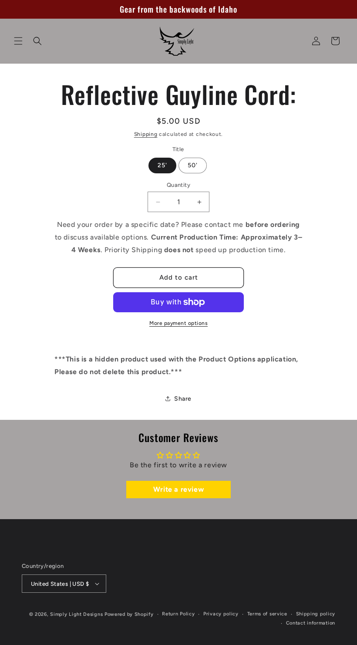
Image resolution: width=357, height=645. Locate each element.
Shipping (146, 134)
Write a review (178, 489)
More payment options (178, 323)
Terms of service (267, 614)
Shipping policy (316, 614)
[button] (18, 41)
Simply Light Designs (76, 614)
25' (162, 165)
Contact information (310, 623)
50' (193, 165)
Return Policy (178, 614)
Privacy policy (221, 614)
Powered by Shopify (129, 614)
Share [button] (183, 398)
